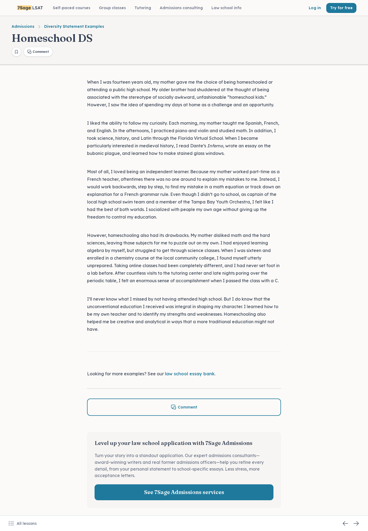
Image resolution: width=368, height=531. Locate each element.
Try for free (341, 7)
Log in (315, 7)
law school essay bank (189, 373)
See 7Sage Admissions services (184, 492)
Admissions (23, 26)
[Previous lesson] (345, 523)
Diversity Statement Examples (74, 26)
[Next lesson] (356, 523)
